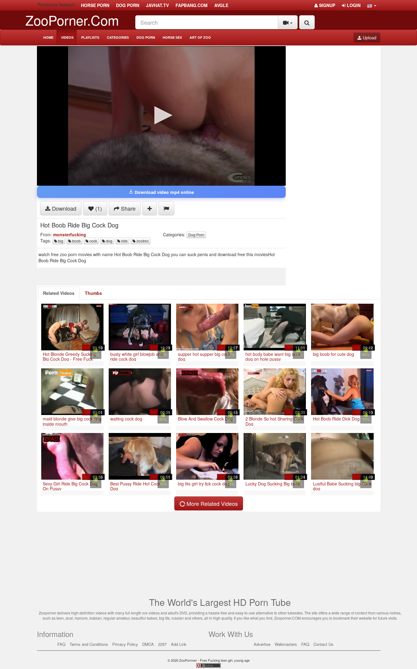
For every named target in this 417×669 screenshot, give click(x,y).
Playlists (90, 37)
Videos (67, 37)
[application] (161, 116)
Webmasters (286, 644)
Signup (326, 5)
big (60, 240)
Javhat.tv (157, 5)
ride (124, 240)
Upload (368, 37)
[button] (371, 5)
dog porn (127, 5)
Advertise (262, 644)
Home (48, 37)
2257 (162, 644)
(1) (98, 208)
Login (353, 5)
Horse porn (95, 5)
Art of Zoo (200, 37)
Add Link (179, 644)
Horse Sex (172, 37)
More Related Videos (211, 503)
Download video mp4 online (163, 192)
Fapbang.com (192, 5)
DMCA (148, 644)
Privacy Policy (125, 644)
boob (76, 240)
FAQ (61, 644)
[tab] (58, 293)
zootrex (142, 240)
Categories (118, 37)
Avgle (221, 5)
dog (108, 240)
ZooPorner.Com (72, 19)
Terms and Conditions (89, 644)
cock (93, 240)
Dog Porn (145, 37)
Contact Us (323, 644)
